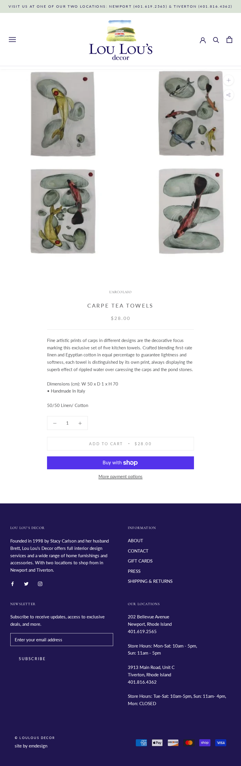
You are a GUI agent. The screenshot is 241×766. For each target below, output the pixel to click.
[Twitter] (26, 583)
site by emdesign (31, 745)
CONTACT (138, 550)
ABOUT (135, 540)
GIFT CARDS (140, 560)
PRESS (134, 571)
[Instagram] (40, 583)
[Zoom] (228, 80)
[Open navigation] (12, 39)
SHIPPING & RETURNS (150, 581)
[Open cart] (229, 39)
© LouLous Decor (35, 738)
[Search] (216, 39)
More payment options (120, 476)
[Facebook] (12, 583)
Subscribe (32, 658)
